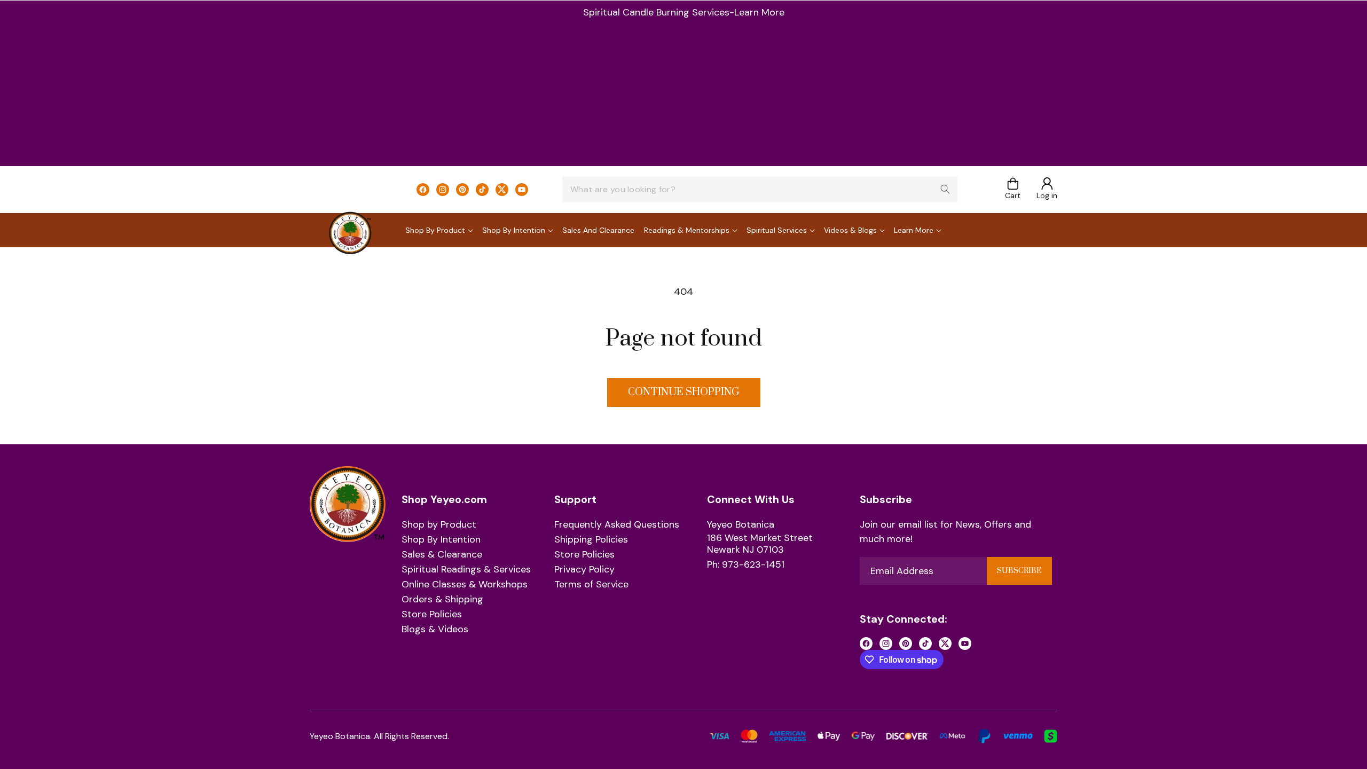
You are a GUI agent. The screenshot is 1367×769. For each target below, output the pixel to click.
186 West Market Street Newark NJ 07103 (760, 543)
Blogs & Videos (435, 629)
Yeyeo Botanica (740, 525)
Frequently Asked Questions (616, 525)
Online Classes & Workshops (465, 585)
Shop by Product (439, 525)
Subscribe (1019, 571)
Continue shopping (684, 392)
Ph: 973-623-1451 (745, 565)
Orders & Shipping (442, 600)
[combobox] (759, 189)
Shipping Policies (591, 540)
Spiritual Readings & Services (466, 570)
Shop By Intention (441, 540)
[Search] (945, 189)
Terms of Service (591, 585)
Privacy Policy (584, 570)
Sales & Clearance (442, 555)
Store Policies (432, 615)
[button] (1012, 189)
